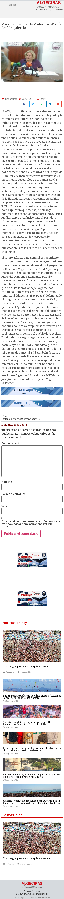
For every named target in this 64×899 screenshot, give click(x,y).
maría (16, 419)
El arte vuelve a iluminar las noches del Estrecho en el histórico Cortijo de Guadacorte (32, 749)
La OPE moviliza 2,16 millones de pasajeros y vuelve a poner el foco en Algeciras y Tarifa (32, 775)
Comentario (10, 443)
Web (4, 506)
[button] (24, 104)
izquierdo (24, 419)
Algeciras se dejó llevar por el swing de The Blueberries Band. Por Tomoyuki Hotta (27, 723)
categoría (7, 419)
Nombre (6, 482)
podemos (35, 419)
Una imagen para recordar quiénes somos (26, 666)
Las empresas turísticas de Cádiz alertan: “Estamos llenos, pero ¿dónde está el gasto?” (32, 696)
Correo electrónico (13, 494)
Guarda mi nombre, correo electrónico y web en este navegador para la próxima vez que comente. (31, 524)
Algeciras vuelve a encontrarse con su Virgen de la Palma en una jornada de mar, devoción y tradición (31, 801)
